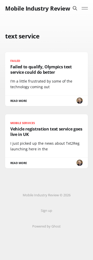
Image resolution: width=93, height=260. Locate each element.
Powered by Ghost (46, 226)
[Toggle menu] (85, 8)
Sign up (46, 210)
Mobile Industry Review (37, 8)
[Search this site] (75, 8)
